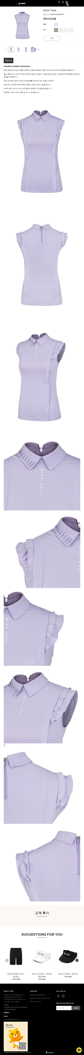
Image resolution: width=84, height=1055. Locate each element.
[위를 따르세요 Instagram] (63, 996)
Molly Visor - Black (68, 974)
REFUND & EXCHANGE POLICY (40, 998)
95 (66, 30)
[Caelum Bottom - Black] (16, 956)
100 (71, 30)
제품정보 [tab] (8, 60)
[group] (22, 25)
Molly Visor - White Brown (42, 975)
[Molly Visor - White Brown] (42, 956)
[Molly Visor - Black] (68, 956)
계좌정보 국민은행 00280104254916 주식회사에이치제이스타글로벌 (15, 1007)
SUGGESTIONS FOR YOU (42, 934)
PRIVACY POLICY (35, 1001)
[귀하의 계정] (63, 2)
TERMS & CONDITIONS (37, 995)
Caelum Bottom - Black (16, 975)
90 (61, 30)
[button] (39, 49)
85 (56, 30)
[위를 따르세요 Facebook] (58, 996)
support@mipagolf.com (11, 1019)
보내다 (76, 1008)
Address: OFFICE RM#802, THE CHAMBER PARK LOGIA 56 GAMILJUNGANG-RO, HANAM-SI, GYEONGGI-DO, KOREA (14, 998)
